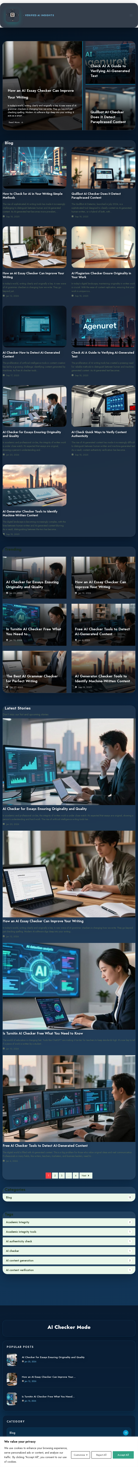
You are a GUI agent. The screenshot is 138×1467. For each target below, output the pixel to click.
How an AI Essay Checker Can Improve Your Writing (33, 275)
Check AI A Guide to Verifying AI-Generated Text (110, 70)
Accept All (123, 1455)
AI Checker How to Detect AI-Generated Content (31, 354)
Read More (14, 122)
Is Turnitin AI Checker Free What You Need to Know (43, 1033)
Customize (79, 1455)
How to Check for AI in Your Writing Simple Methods (33, 196)
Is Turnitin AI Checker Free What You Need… (48, 1396)
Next (84, 1175)
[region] (69, 1452)
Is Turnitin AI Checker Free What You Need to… (33, 631)
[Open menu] (131, 15)
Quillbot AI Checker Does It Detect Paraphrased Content (108, 116)
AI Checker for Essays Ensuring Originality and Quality (32, 434)
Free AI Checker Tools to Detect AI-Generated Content (102, 631)
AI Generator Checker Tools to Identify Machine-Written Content (30, 513)
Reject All (101, 1455)
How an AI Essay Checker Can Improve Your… (49, 1377)
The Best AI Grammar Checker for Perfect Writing (32, 678)
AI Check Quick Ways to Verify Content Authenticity (99, 434)
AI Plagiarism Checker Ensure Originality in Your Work (101, 275)
